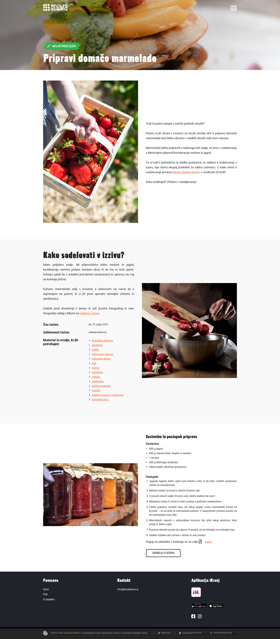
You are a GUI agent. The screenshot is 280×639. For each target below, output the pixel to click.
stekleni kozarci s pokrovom (108, 395)
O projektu (49, 599)
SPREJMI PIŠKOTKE (222, 633)
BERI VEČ (166, 633)
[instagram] (200, 616)
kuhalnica (97, 372)
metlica (96, 376)
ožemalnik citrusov (102, 354)
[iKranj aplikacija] (196, 593)
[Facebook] (193, 616)
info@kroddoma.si (127, 589)
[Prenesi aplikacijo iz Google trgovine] (199, 606)
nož (94, 363)
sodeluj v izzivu (89, 313)
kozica (95, 367)
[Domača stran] (55, 10)
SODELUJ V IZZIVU (163, 552)
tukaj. (208, 541)
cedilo (95, 349)
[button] (233, 8)
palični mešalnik (101, 386)
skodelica (97, 345)
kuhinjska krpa (100, 399)
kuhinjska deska (101, 358)
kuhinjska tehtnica (102, 340)
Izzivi (46, 589)
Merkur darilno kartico (186, 172)
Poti (45, 594)
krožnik (96, 390)
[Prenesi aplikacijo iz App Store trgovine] (216, 606)
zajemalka (98, 381)
